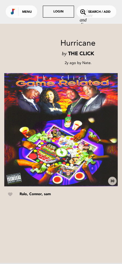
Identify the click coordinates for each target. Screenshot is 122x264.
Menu (27, 12)
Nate (86, 63)
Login (58, 11)
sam (47, 194)
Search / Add (99, 12)
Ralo (23, 194)
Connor (35, 194)
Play (61, 129)
